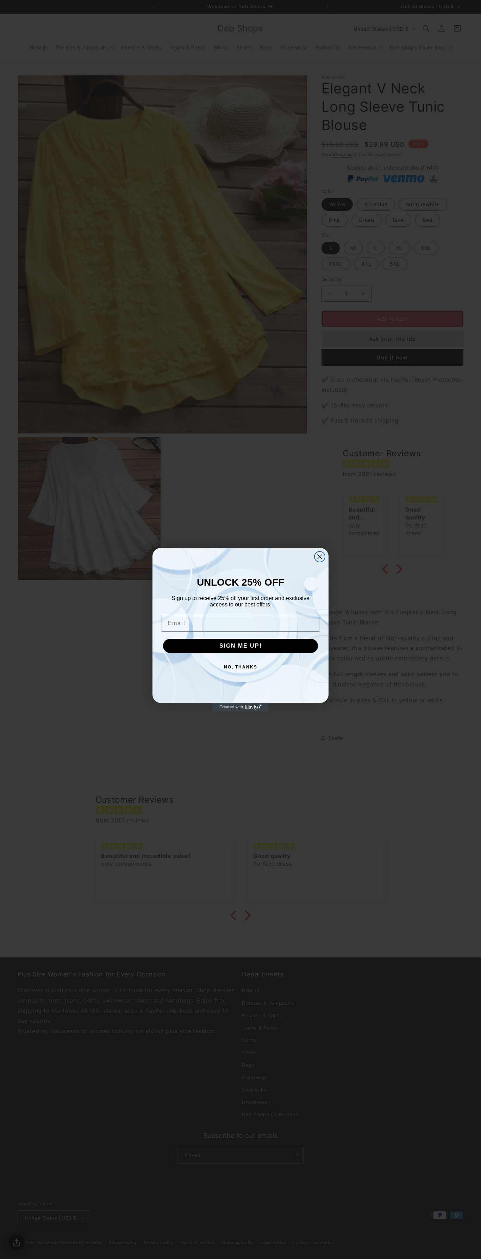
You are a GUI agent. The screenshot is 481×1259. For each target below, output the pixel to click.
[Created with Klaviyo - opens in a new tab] (240, 707)
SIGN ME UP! (240, 646)
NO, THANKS (240, 667)
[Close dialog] (319, 556)
